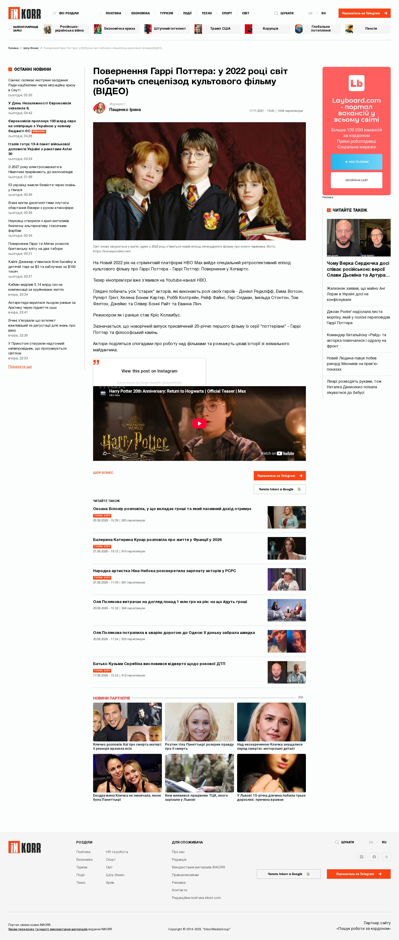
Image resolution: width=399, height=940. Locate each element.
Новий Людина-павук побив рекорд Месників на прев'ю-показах (352, 364)
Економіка (140, 13)
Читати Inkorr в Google (276, 489)
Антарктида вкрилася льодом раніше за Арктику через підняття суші (42, 305)
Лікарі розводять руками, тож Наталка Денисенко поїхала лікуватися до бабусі (354, 387)
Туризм (166, 13)
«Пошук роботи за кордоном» (363, 929)
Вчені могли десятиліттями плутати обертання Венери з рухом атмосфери (40, 205)
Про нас (178, 852)
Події (187, 13)
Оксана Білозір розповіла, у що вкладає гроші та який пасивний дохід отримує (172, 509)
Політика (113, 13)
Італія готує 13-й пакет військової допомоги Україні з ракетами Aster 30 (40, 149)
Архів (110, 882)
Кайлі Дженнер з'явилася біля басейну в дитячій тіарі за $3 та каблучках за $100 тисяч (42, 266)
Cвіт (245, 13)
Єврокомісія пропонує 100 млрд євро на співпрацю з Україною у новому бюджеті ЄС (42, 126)
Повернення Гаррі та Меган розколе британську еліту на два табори (38, 246)
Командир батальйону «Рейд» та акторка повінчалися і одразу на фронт (356, 340)
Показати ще (20, 367)
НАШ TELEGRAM (358, 161)
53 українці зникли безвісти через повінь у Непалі (41, 188)
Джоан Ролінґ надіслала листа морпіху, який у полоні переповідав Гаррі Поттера (358, 317)
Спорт (227, 13)
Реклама (179, 882)
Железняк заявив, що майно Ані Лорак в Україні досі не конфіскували (356, 294)
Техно (207, 13)
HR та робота (117, 852)
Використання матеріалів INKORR (198, 867)
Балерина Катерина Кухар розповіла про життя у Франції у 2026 (157, 540)
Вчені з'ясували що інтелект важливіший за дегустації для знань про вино (41, 325)
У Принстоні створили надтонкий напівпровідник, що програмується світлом (37, 348)
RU (323, 13)
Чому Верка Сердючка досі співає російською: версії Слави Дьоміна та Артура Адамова (358, 269)
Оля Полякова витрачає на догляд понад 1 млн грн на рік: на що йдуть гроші (170, 602)
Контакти (179, 890)
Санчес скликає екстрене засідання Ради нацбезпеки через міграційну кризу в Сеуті (41, 85)
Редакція (179, 859)
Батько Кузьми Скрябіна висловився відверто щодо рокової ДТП (159, 664)
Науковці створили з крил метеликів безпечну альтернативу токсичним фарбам (38, 226)
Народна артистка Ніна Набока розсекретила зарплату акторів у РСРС (164, 571)
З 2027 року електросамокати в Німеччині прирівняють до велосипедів (40, 170)
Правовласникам (185, 875)
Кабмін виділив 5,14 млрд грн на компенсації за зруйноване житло (36, 287)
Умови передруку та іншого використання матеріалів (47, 929)
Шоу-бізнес (103, 473)
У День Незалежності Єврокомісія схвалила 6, (39, 106)
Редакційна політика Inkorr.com (196, 898)
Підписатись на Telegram (276, 476)
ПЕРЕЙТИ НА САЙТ (356, 180)
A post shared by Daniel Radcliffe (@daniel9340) (149, 382)
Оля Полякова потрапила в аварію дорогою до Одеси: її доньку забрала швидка (174, 633)
